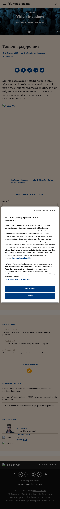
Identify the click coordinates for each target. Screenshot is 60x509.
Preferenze (30, 289)
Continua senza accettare (44, 210)
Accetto (30, 296)
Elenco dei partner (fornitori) (17, 279)
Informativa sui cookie (21, 258)
